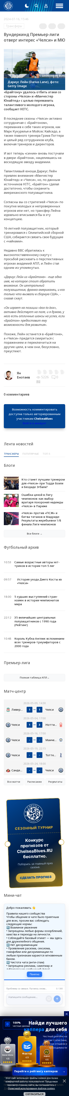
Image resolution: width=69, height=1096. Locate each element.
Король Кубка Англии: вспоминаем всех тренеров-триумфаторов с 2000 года (39, 642)
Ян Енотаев (23, 375)
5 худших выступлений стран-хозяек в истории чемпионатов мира (36, 600)
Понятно (34, 974)
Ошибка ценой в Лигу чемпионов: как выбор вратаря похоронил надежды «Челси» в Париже (42, 500)
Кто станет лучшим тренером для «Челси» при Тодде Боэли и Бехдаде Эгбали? (43, 483)
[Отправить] (57, 998)
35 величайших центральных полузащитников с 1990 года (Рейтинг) (35, 621)
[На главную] (8, 5)
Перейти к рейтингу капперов (39, 1071)
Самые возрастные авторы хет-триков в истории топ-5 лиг (37, 564)
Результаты (55, 781)
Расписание (34, 781)
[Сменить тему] (27, 5)
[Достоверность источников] (38, 381)
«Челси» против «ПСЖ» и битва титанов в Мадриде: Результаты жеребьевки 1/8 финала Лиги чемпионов (41, 518)
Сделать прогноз (36, 877)
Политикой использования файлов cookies (31, 1088)
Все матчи (13, 781)
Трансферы (14, 26)
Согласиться (34, 1094)
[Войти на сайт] (46, 5)
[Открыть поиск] (36, 5)
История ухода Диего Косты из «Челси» (39, 581)
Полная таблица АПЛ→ (34, 677)
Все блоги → (34, 533)
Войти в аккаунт (34, 423)
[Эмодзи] (49, 998)
